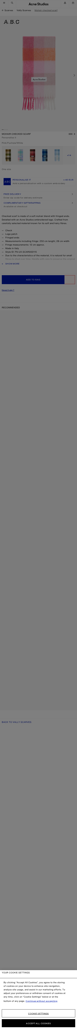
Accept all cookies (38, 1023)
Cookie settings (38, 1013)
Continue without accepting (41, 1001)
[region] (38, 999)
